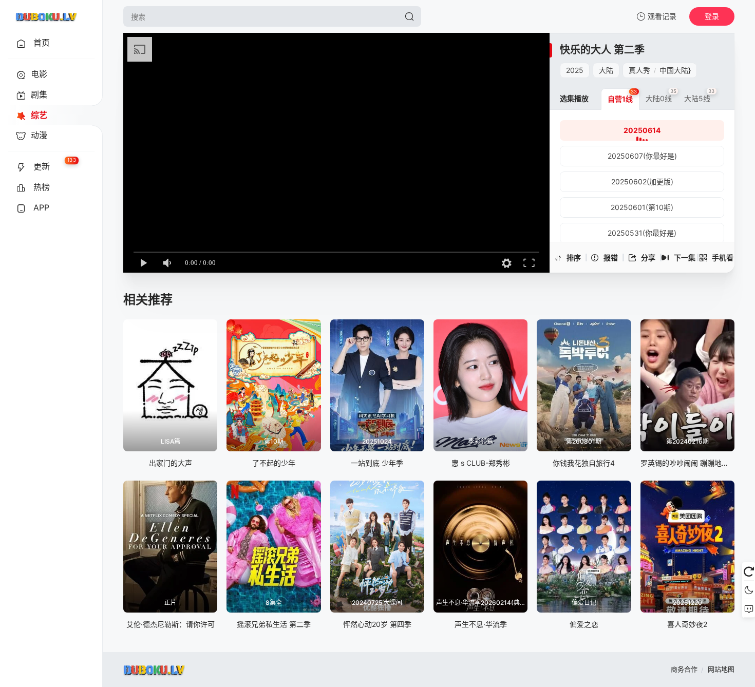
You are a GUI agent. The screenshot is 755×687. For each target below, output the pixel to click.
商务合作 (684, 669)
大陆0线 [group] (661, 95)
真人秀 (639, 70)
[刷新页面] (748, 571)
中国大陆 (673, 70)
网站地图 (721, 669)
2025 (574, 70)
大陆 (606, 70)
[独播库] (46, 16)
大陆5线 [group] (699, 95)
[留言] (748, 608)
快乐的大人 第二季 (602, 50)
